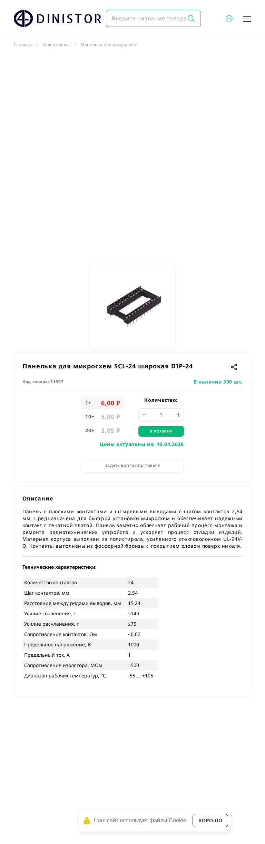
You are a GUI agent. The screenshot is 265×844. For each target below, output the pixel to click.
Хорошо (210, 820)
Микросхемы (56, 45)
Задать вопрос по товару (132, 465)
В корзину (161, 431)
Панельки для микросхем (109, 45)
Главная (23, 45)
